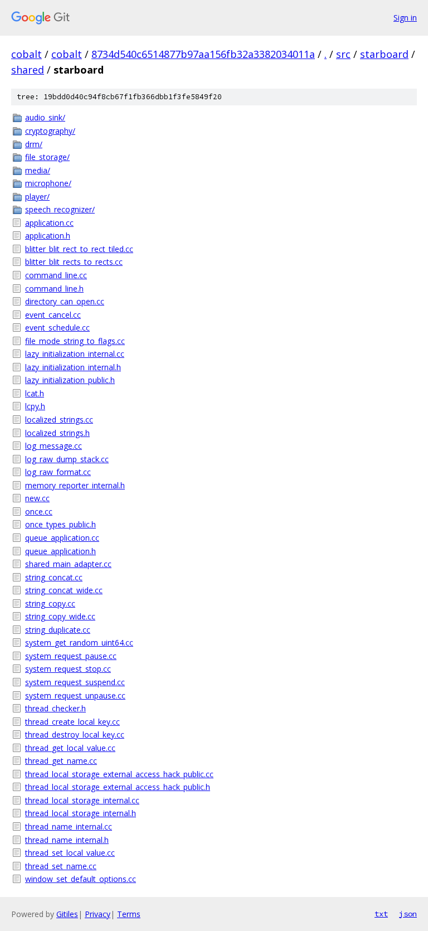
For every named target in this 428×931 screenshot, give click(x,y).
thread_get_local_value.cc (70, 748)
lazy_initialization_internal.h (73, 367)
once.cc (38, 511)
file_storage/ (47, 157)
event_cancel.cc (53, 314)
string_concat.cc (53, 577)
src (343, 54)
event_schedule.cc (57, 327)
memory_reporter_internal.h (75, 485)
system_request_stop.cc (68, 668)
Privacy (97, 914)
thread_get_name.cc (61, 760)
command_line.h (54, 288)
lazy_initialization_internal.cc (74, 353)
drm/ (33, 144)
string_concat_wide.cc (64, 590)
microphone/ (48, 183)
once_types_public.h (60, 524)
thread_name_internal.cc (68, 826)
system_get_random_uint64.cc (79, 642)
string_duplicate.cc (57, 629)
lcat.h (34, 393)
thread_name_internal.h (67, 840)
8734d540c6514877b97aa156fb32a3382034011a (203, 54)
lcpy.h (35, 406)
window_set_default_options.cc (80, 879)
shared (27, 69)
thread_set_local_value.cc (70, 852)
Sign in (405, 17)
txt (381, 914)
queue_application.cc (62, 537)
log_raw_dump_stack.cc (67, 459)
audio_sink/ (45, 117)
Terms (128, 914)
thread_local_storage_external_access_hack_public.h (117, 787)
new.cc (37, 498)
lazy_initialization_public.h (70, 380)
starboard (384, 54)
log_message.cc (53, 445)
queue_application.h (60, 551)
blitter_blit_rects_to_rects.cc (74, 261)
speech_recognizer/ (60, 209)
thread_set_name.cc (60, 866)
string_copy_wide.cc (60, 616)
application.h (47, 235)
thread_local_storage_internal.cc (82, 800)
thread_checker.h (55, 708)
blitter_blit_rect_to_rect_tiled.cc (79, 249)
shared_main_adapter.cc (68, 564)
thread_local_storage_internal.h (80, 813)
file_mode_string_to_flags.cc (75, 341)
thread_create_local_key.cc (72, 721)
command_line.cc (56, 275)
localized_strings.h (57, 433)
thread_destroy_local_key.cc (74, 734)
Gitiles (67, 914)
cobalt (26, 54)
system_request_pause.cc (70, 656)
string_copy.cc (50, 603)
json (408, 914)
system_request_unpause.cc (75, 695)
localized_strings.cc (59, 419)
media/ (37, 170)
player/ (37, 196)
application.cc (49, 222)
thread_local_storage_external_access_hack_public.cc (119, 774)
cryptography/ (50, 130)
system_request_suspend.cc (75, 682)
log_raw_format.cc (58, 472)
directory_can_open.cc (64, 301)
